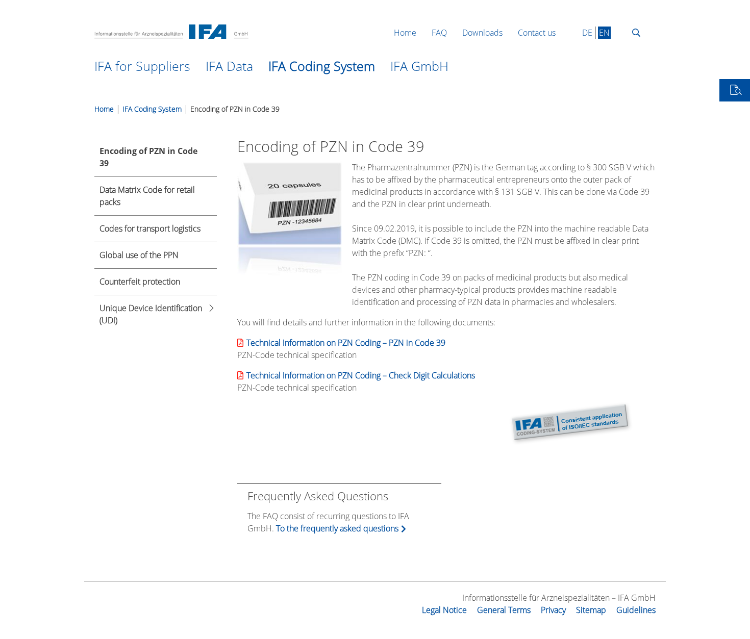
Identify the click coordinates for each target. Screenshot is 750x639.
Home (104, 109)
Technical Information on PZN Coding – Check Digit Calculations (360, 375)
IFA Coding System (152, 109)
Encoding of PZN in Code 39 (235, 109)
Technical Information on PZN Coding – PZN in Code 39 (345, 342)
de (587, 32)
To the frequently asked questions (337, 528)
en (604, 32)
